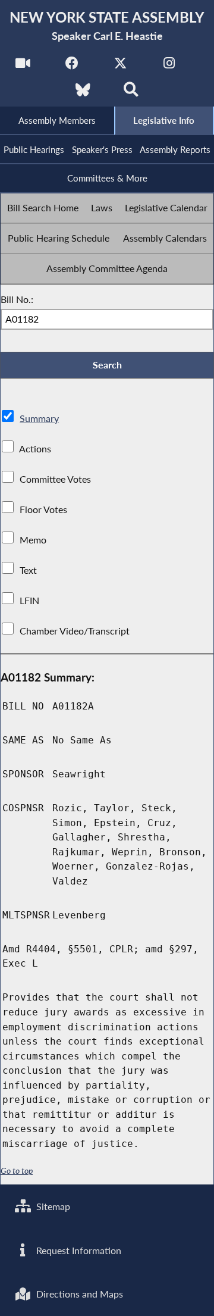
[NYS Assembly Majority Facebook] (71, 66)
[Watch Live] (23, 66)
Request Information (77, 1250)
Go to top (17, 1171)
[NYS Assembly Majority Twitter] (120, 66)
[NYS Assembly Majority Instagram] (169, 66)
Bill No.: (17, 299)
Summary (39, 418)
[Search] (131, 93)
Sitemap (52, 1206)
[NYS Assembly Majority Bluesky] (83, 93)
